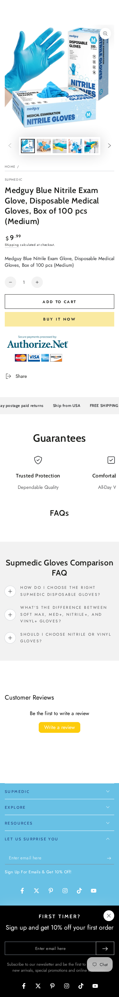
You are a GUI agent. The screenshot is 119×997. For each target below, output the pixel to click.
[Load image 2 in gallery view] (44, 146)
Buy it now (59, 319)
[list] (59, 473)
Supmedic (14, 180)
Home (10, 166)
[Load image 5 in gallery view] (91, 146)
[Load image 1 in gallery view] (28, 146)
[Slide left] (10, 146)
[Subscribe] (110, 858)
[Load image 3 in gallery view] (60, 146)
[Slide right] (109, 146)
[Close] (109, 916)
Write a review (59, 727)
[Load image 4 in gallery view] (76, 146)
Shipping (12, 244)
